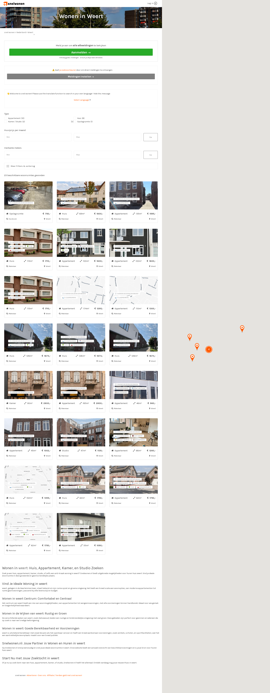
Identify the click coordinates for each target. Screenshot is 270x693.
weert (23, 568)
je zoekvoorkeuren (67, 70)
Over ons (42, 675)
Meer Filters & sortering (23, 166)
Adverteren (32, 675)
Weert (30, 32)
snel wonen (20, 675)
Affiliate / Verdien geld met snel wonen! (64, 675)
